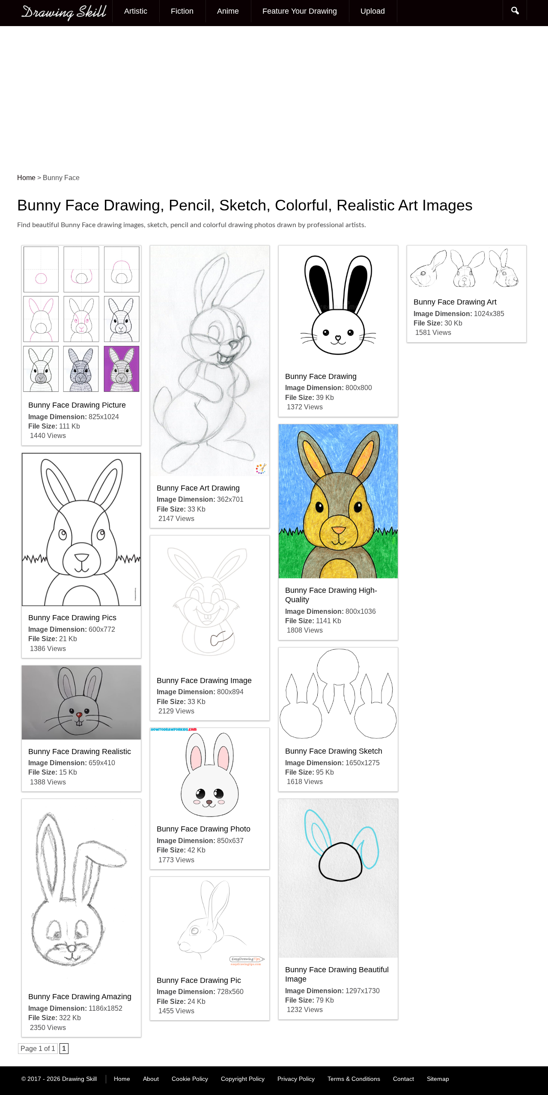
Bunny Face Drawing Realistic (79, 751)
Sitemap (438, 1078)
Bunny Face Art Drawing (198, 488)
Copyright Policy (243, 1078)
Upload (372, 11)
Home (122, 1078)
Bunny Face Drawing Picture (77, 405)
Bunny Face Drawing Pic (199, 980)
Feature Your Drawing (299, 11)
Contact (403, 1078)
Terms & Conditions (354, 1078)
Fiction (182, 11)
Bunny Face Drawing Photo (203, 829)
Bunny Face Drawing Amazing (79, 996)
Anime (228, 11)
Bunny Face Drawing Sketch (333, 751)
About (151, 1078)
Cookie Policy (190, 1078)
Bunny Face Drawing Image (204, 680)
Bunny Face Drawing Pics (72, 617)
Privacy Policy (296, 1078)
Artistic (135, 11)
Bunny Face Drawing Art (455, 302)
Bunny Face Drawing (321, 376)
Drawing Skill (79, 1078)
